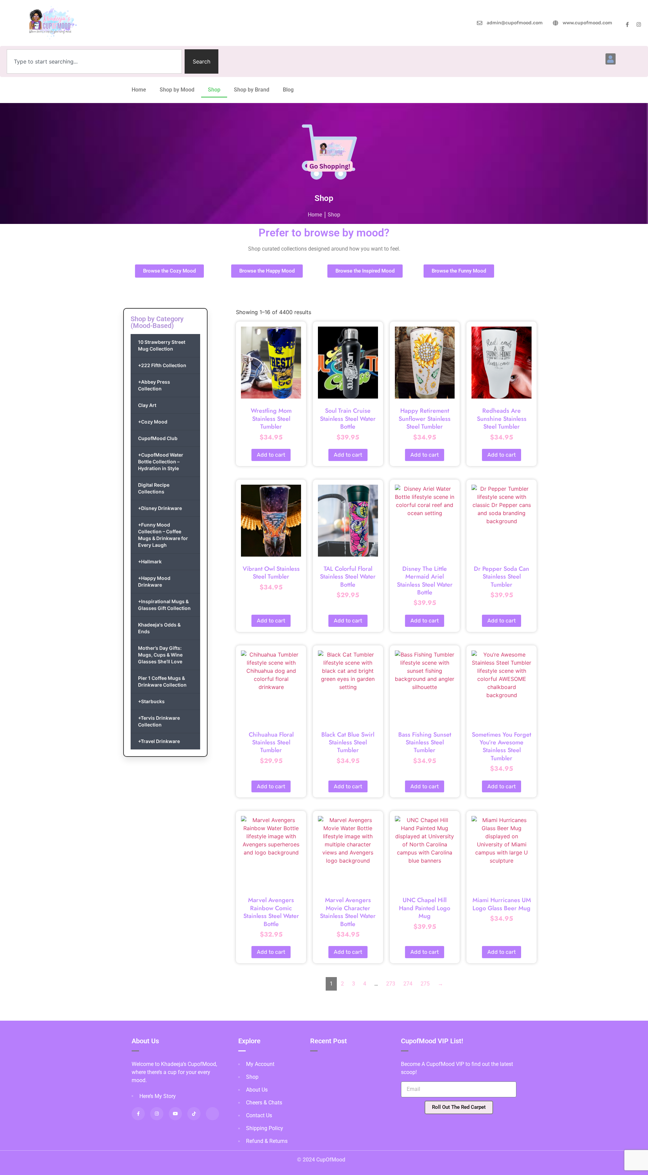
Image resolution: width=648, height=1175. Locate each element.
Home (139, 89)
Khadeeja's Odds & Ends (159, 628)
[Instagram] (638, 24)
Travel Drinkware (159, 741)
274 (407, 983)
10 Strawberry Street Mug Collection (161, 345)
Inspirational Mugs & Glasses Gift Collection (164, 604)
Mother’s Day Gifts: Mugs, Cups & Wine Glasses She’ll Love (160, 654)
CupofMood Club (158, 438)
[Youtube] (175, 1113)
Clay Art (147, 405)
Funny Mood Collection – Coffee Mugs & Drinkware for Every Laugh (163, 535)
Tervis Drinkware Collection (159, 721)
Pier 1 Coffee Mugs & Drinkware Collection (162, 681)
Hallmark (150, 561)
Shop (214, 89)
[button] (610, 59)
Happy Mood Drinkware (154, 581)
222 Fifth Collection (162, 365)
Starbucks (151, 701)
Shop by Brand (251, 89)
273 (390, 983)
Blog (288, 89)
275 (425, 983)
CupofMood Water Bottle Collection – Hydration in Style (160, 461)
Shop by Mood (177, 89)
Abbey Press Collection (154, 385)
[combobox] (94, 61)
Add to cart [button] (271, 455)
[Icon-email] (212, 1113)
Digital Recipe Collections (153, 488)
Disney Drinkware (160, 508)
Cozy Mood (152, 422)
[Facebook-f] (627, 24)
